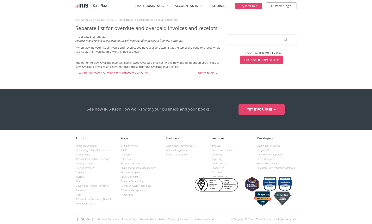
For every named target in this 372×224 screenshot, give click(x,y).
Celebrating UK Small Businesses (93, 150)
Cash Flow (217, 172)
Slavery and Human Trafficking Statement (92, 188)
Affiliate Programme (177, 150)
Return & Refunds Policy (152, 219)
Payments (126, 154)
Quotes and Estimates (223, 150)
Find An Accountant (176, 154)
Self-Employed (219, 177)
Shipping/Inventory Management (138, 168)
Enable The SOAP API (268, 163)
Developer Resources (268, 145)
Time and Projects (130, 172)
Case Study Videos (85, 168)
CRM (123, 150)
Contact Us (186, 219)
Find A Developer (266, 159)
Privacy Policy (83, 154)
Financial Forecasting (132, 181)
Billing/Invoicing (129, 145)
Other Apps (127, 194)
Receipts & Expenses (132, 163)
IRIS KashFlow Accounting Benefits (94, 199)
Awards (80, 177)
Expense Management (133, 190)
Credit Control (219, 163)
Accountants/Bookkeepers (180, 145)
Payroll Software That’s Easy (136, 185)
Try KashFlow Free (260, 60)
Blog (78, 181)
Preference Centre (204, 219)
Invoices (216, 145)
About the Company (86, 145)
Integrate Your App (267, 150)
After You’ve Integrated (269, 154)
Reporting (217, 159)
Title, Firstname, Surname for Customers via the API (115, 73)
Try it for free (260, 109)
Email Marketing (130, 177)
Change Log (86, 19)
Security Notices (84, 163)
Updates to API (204, 73)
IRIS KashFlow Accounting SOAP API (276, 168)
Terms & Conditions (108, 219)
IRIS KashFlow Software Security (93, 159)
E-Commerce (128, 159)
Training (80, 172)
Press (79, 194)
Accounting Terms (85, 203)
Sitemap (172, 219)
